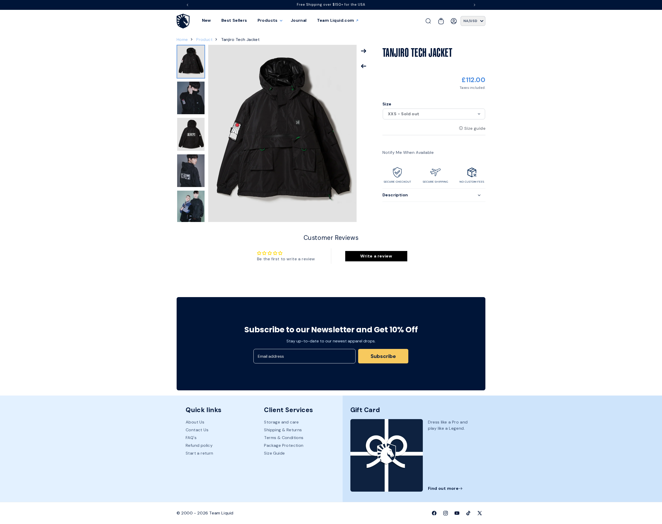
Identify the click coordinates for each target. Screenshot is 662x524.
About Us (195, 422)
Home (182, 39)
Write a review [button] (376, 256)
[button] (268, 20)
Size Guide (274, 453)
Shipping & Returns (283, 430)
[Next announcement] (474, 5)
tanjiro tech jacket (240, 39)
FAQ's (191, 437)
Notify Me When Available (408, 152)
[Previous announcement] (187, 5)
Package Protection (283, 445)
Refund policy (199, 445)
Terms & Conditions (283, 437)
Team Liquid (221, 513)
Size (387, 104)
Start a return (199, 453)
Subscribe (383, 356)
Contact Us (197, 430)
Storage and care (281, 422)
